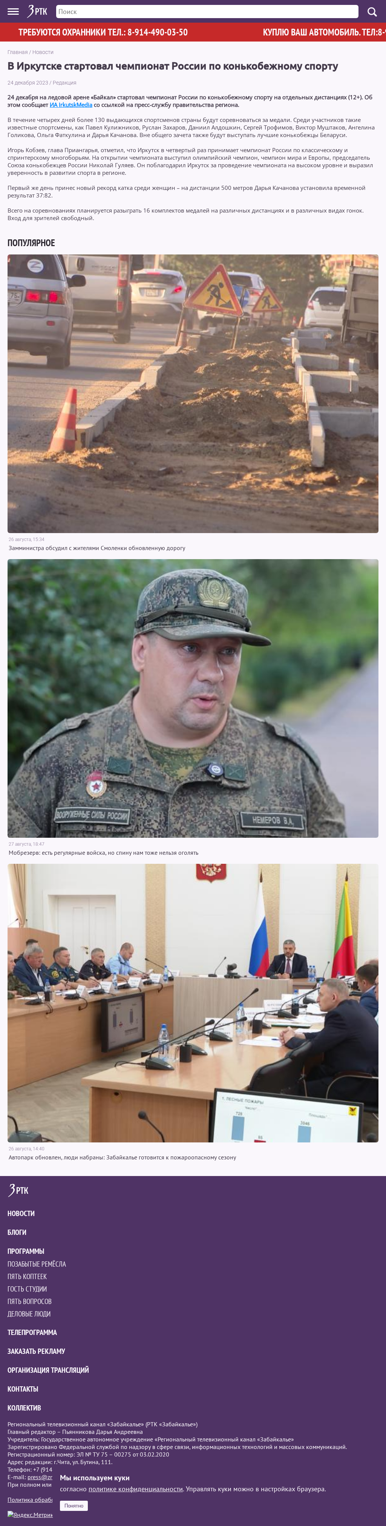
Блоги (17, 1232)
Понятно (73, 1506)
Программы (26, 1251)
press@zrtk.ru (45, 1477)
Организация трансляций (48, 1370)
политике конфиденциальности (136, 1488)
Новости (43, 52)
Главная (18, 52)
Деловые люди (29, 1313)
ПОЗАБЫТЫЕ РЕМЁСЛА (37, 1264)
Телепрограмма (32, 1332)
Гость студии (27, 1288)
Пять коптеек (27, 1276)
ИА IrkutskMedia (71, 104)
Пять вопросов (30, 1301)
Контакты (23, 1389)
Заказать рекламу (36, 1351)
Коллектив (24, 1408)
